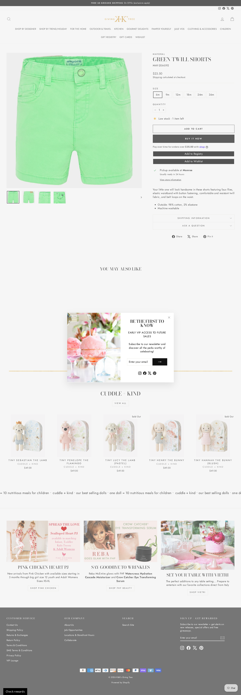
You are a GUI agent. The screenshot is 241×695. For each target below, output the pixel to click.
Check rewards (15, 691)
